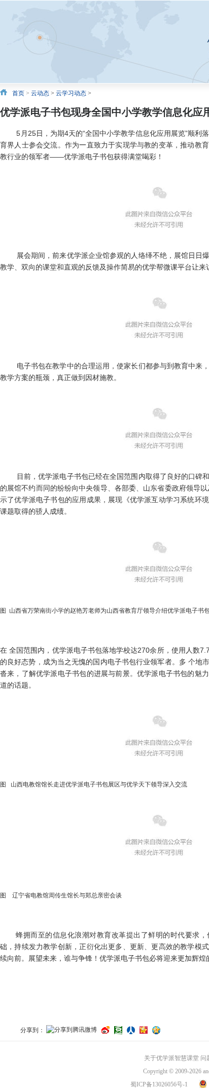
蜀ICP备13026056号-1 (159, 1084)
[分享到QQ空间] (156, 1030)
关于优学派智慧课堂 (171, 1058)
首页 (18, 93)
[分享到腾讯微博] (71, 1030)
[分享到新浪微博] (105, 1030)
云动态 (40, 93)
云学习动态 (71, 93)
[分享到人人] (131, 1030)
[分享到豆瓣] (118, 1030)
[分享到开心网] (144, 1030)
